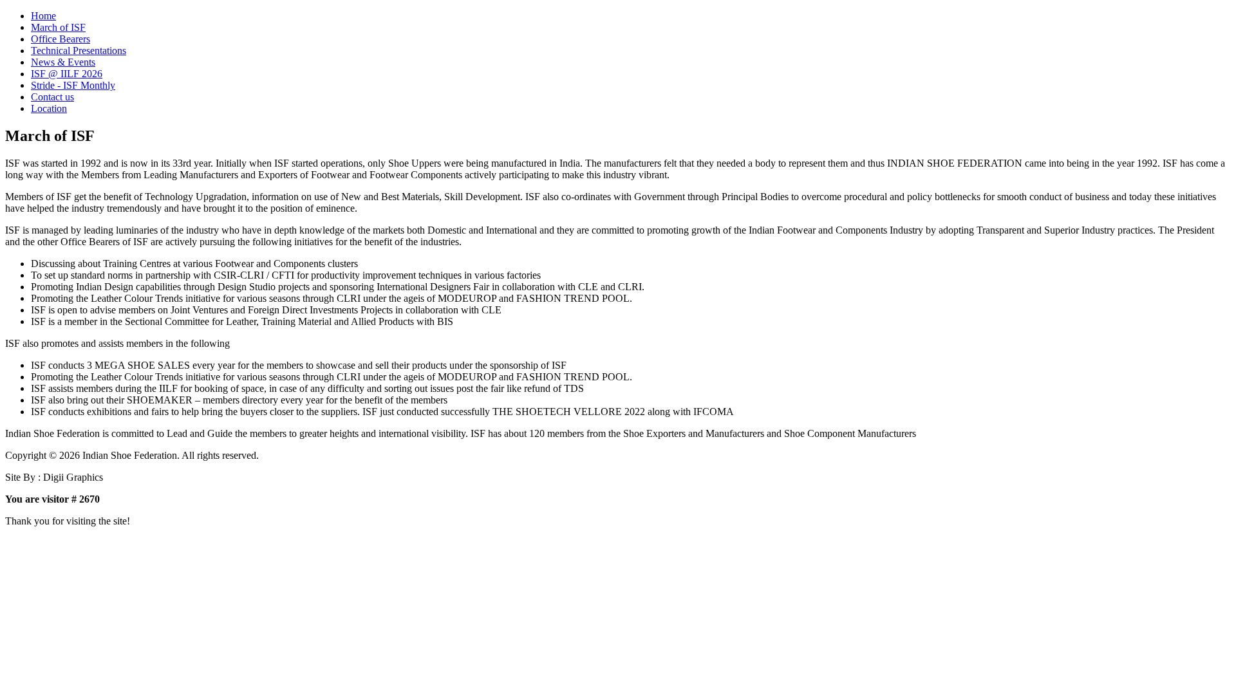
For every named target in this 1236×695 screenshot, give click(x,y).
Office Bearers (60, 38)
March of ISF (58, 27)
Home (43, 15)
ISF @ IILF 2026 (66, 73)
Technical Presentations (78, 50)
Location (49, 108)
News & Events (63, 62)
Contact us (52, 96)
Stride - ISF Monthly (73, 85)
